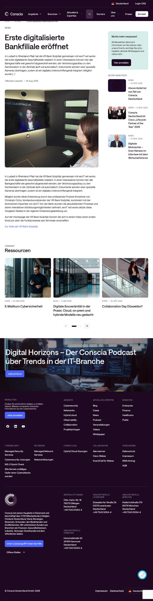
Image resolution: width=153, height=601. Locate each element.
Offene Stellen (14, 552)
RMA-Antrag (128, 460)
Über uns (113, 14)
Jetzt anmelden (15, 415)
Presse (128, 14)
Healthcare (127, 415)
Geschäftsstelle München (130, 496)
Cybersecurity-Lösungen (17, 459)
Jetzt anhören (15, 373)
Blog (95, 405)
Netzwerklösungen (43, 459)
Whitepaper (99, 434)
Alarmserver (99, 451)
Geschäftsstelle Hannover (72, 531)
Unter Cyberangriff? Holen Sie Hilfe (24, 543)
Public (125, 420)
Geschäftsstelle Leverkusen (101, 496)
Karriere (101, 14)
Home (7, 21)
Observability (70, 420)
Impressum (128, 456)
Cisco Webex (99, 456)
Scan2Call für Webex (103, 460)
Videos (96, 429)
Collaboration (70, 424)
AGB (124, 465)
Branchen (127, 400)
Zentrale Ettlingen (73, 495)
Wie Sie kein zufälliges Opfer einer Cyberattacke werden (17, 473)
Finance (126, 410)
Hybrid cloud (70, 415)
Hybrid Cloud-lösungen (75, 451)
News (18, 21)
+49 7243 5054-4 (73, 509)
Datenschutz (128, 451)
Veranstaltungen (101, 424)
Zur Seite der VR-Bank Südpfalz (21, 226)
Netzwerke (69, 410)
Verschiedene (129, 446)
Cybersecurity (71, 405)
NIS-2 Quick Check (14, 464)
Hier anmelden (121, 62)
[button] (87, 326)
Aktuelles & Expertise (103, 400)
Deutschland (122, 3)
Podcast (97, 420)
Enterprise (127, 405)
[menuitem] (76, 405)
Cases (96, 410)
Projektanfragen (72, 429)
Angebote (68, 400)
